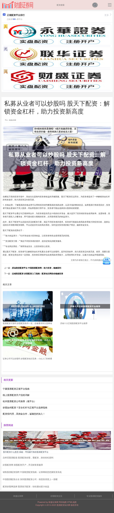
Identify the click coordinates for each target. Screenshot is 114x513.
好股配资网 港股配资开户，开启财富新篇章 (23, 464)
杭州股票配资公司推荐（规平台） (19, 401)
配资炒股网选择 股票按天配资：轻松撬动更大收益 (26, 486)
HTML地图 (71, 502)
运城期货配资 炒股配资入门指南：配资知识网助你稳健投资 (37, 273)
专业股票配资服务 (94, 496)
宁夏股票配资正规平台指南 (16, 388)
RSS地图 (63, 502)
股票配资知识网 (63, 505)
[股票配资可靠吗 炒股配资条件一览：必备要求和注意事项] (28, 306)
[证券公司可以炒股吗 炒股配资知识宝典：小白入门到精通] (28, 341)
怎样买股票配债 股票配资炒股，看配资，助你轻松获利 (28, 457)
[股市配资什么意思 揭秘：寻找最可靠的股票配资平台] (57, 440)
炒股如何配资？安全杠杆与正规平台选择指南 (25, 407)
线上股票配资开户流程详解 (16, 395)
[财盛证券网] (17, 4)
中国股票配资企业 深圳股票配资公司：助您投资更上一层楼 (30, 479)
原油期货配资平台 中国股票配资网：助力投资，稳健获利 (36, 267)
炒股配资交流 (56, 496)
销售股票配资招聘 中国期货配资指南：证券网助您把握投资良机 (32, 471)
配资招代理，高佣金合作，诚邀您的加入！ (24, 413)
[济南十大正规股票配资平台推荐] (85, 306)
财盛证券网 (18, 496)
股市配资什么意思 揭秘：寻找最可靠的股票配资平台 (25, 451)
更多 (106, 15)
